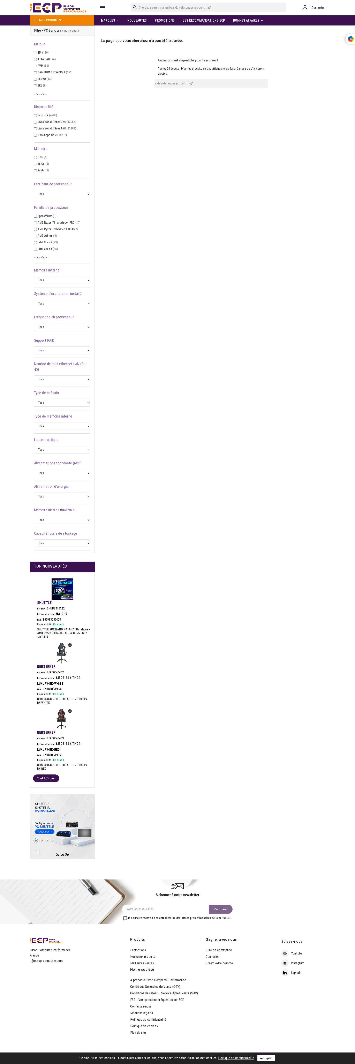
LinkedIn (296, 973)
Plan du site (138, 1033)
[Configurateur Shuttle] (62, 826)
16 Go (43, 163)
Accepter (266, 1058)
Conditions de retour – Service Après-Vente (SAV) (164, 993)
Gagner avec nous (221, 939)
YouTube (297, 953)
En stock (47, 115)
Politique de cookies (144, 1026)
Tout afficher (46, 778)
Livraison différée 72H (57, 121)
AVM (43, 65)
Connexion (212, 957)
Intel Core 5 (48, 248)
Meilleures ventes (142, 963)
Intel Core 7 (48, 242)
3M (43, 52)
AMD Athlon (47, 235)
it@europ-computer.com (46, 961)
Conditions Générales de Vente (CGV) (155, 987)
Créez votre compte (219, 963)
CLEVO (45, 79)
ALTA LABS (47, 59)
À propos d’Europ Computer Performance (158, 980)
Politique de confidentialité (148, 1019)
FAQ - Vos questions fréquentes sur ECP (157, 1000)
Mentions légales (141, 1013)
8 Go (42, 157)
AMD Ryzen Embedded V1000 (58, 229)
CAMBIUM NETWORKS (55, 72)
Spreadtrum (47, 216)
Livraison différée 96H (57, 128)
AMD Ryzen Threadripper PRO (59, 222)
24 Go (43, 170)
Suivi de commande (219, 950)
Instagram (297, 963)
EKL (42, 85)
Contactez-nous (140, 1006)
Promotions (138, 950)
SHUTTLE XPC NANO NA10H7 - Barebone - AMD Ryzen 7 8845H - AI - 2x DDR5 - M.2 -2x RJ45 (63, 633)
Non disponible (52, 135)
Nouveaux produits (142, 957)
